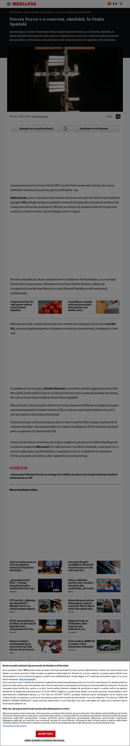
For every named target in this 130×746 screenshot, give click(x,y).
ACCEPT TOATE (45, 734)
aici (38, 695)
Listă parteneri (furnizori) (15, 726)
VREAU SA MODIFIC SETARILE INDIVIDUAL (44, 740)
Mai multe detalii (27, 679)
